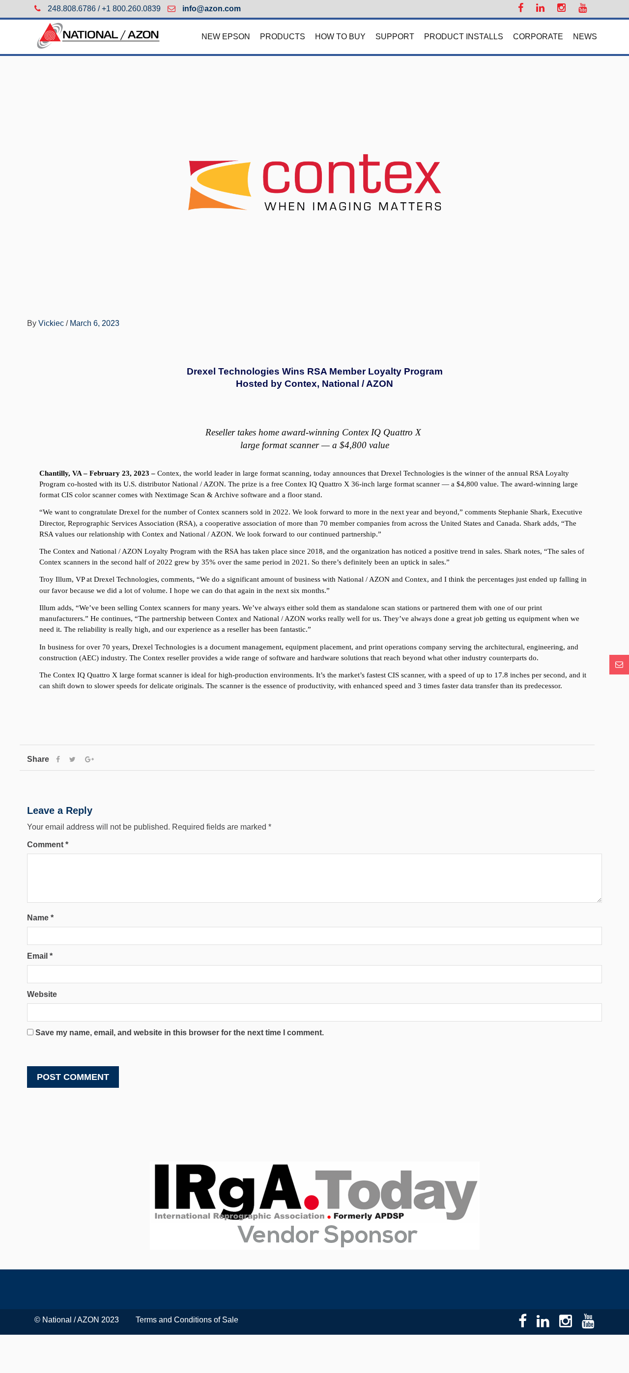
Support (394, 36)
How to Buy (340, 36)
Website (42, 994)
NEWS (585, 36)
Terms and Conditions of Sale (187, 1320)
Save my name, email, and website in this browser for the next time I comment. (179, 1032)
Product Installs (463, 36)
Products (282, 36)
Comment (47, 844)
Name (40, 918)
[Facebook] (518, 9)
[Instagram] (559, 9)
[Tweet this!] (72, 759)
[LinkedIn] (537, 9)
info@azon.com (210, 8)
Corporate (538, 36)
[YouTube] (580, 9)
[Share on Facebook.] (58, 759)
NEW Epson (225, 36)
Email (40, 956)
